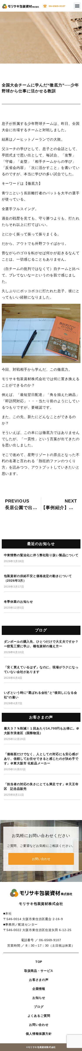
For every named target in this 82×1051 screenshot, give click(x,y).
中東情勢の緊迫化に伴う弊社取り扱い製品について (41, 555)
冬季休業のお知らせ (18, 601)
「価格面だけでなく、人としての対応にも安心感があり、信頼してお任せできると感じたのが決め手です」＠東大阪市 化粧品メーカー (41, 758)
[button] (77, 5)
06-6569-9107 (57, 6)
